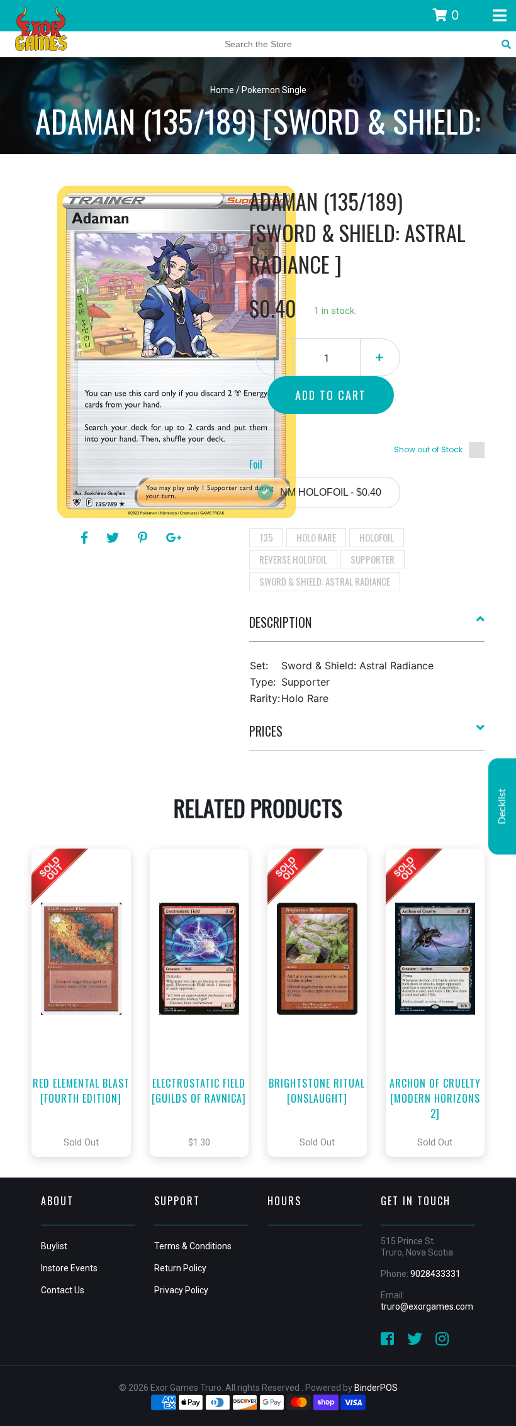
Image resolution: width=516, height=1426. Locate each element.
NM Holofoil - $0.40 (330, 492)
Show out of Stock (428, 449)
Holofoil (376, 537)
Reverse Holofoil (293, 559)
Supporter (373, 559)
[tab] (367, 627)
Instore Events (69, 1268)
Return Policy (180, 1268)
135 (266, 537)
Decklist (502, 806)
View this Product (86, 1002)
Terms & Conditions (193, 1246)
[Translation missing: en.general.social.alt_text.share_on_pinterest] (144, 537)
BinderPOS (376, 1388)
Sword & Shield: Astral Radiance (324, 581)
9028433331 (435, 1274)
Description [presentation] (280, 622)
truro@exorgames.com (427, 1306)
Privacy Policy (181, 1290)
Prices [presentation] (266, 730)
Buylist (54, 1246)
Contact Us (62, 1290)
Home (222, 90)
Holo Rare (316, 537)
